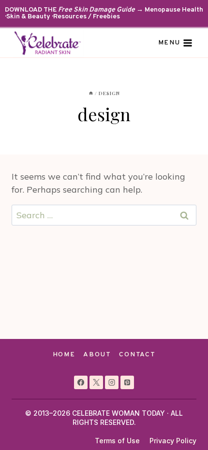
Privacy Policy (172, 440)
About (97, 355)
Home (64, 355)
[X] (96, 382)
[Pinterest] (127, 382)
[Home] (91, 93)
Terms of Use (117, 440)
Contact (137, 355)
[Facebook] (81, 382)
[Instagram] (112, 382)
